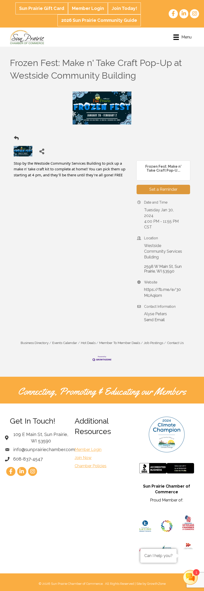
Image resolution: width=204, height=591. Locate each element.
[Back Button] (16, 138)
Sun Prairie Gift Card (41, 8)
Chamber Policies (90, 466)
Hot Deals (88, 343)
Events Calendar (64, 343)
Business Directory (35, 343)
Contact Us (175, 343)
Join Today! (124, 8)
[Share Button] (41, 151)
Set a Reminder (163, 189)
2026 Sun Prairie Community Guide (99, 20)
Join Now (83, 457)
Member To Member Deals (119, 343)
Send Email (154, 319)
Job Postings (153, 343)
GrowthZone (156, 584)
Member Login (88, 8)
